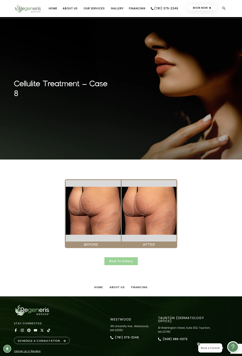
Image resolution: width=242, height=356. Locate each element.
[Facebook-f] (15, 330)
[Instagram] (22, 330)
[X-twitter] (42, 330)
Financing (139, 287)
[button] (224, 8)
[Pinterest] (29, 330)
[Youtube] (35, 330)
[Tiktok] (48, 330)
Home (98, 287)
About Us (117, 287)
